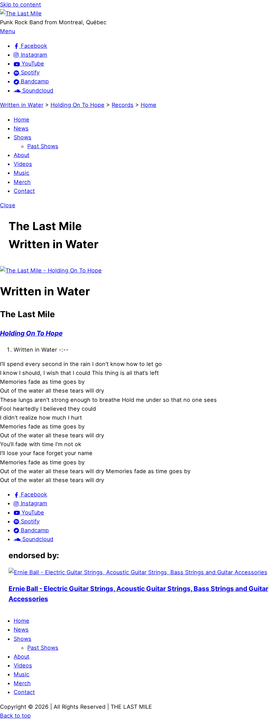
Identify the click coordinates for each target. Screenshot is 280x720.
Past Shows (42, 146)
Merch (22, 182)
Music (21, 172)
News (21, 128)
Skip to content (20, 4)
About (21, 155)
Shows (22, 137)
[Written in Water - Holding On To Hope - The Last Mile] (51, 270)
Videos (23, 163)
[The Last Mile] (21, 13)
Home (21, 119)
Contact (24, 190)
